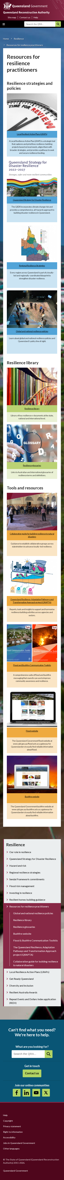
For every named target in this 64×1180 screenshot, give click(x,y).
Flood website (32, 731)
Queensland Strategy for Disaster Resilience (32, 200)
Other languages (11, 1148)
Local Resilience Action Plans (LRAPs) (29, 971)
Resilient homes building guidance (27, 899)
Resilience (19, 38)
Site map (12, 17)
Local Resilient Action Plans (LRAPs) (32, 134)
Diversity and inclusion (21, 985)
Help (36, 17)
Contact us (24, 17)
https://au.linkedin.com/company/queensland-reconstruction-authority (26, 1093)
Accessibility (9, 1137)
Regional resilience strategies (24, 872)
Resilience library (32, 408)
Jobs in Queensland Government (19, 1143)
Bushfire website (32, 796)
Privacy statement (12, 1126)
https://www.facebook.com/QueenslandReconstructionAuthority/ (17, 1093)
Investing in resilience (20, 892)
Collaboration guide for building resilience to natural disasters (35, 963)
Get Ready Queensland (21, 978)
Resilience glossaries (32, 465)
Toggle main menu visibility (3, 24)
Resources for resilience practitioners (29, 906)
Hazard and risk (17, 865)
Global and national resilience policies (32, 331)
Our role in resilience (20, 852)
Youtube (36, 1093)
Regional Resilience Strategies (32, 265)
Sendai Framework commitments (26, 879)
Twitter (46, 1093)
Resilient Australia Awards (23, 992)
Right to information (13, 1132)
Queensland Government (15, 1170)
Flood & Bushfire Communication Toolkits (35, 940)
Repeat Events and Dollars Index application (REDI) (32, 1001)
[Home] (32, 9)
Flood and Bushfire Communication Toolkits (32, 665)
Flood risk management (21, 886)
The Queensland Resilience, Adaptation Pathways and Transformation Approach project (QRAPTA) (34, 951)
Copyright (8, 1120)
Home (6, 38)
